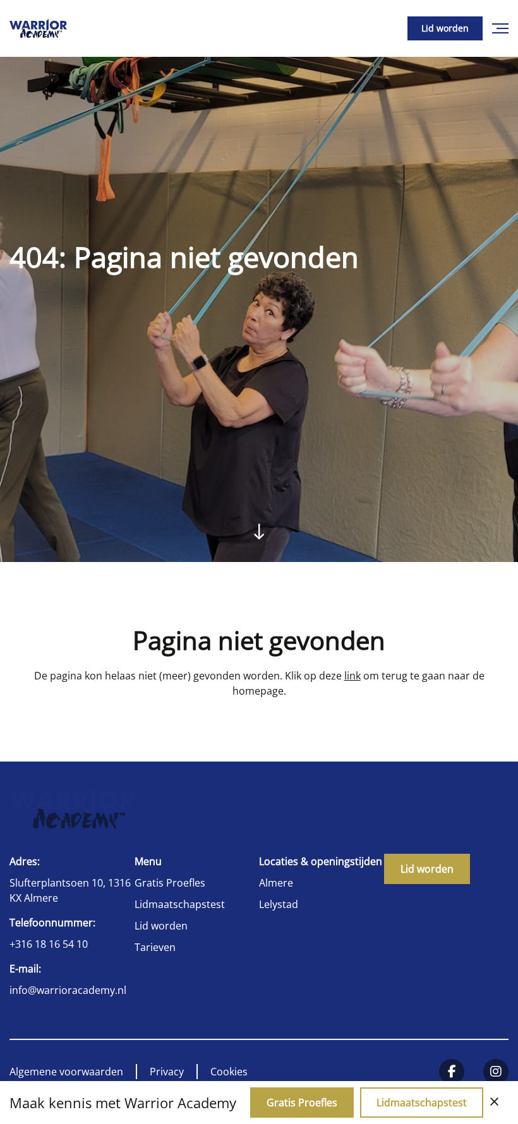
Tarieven (155, 947)
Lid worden (445, 28)
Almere (276, 883)
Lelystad (278, 904)
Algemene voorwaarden (66, 1072)
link (352, 676)
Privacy (167, 1072)
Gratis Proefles (170, 883)
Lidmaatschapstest (180, 904)
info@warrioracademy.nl (67, 990)
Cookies (229, 1072)
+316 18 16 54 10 (48, 944)
